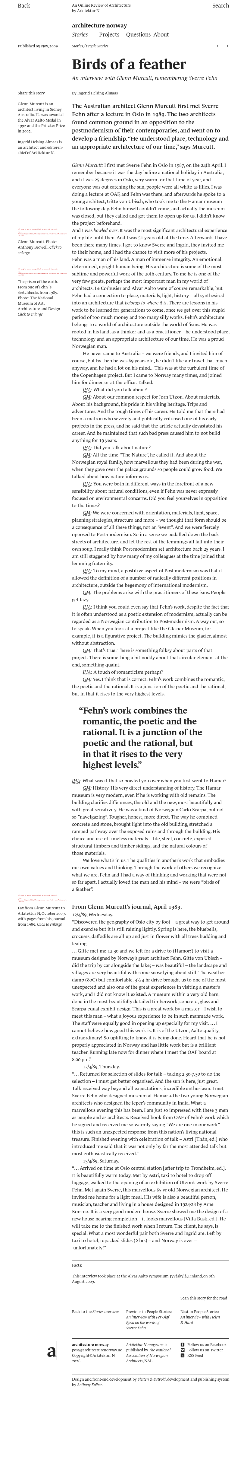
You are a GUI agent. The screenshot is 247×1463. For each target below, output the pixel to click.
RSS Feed (194, 1355)
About (161, 34)
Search (220, 5)
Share (31, 93)
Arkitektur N (88, 10)
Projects (109, 34)
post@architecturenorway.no (97, 1350)
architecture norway (99, 25)
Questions (138, 34)
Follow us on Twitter (204, 1350)
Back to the (95, 1311)
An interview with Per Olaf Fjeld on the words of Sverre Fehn (147, 1322)
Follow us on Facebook (206, 1344)
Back (24, 5)
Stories (80, 34)
